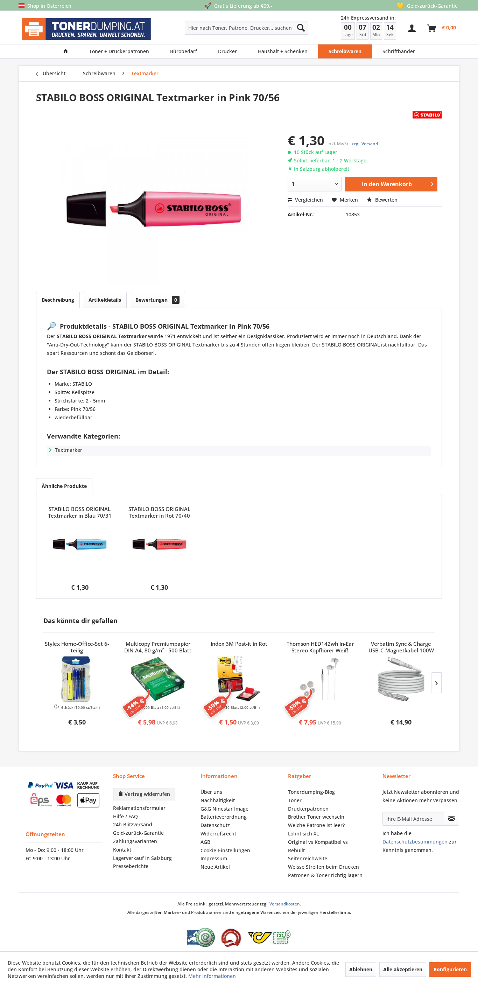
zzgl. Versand (365, 144)
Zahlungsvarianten (135, 841)
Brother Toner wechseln (316, 816)
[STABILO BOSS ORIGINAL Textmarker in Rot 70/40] (159, 544)
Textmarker (68, 450)
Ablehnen (360, 969)
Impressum (214, 858)
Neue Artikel (215, 866)
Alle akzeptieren (402, 969)
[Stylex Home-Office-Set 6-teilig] (77, 679)
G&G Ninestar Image (224, 808)
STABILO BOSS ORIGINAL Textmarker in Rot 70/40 (159, 512)
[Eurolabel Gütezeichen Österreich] (201, 937)
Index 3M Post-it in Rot (239, 643)
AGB (205, 842)
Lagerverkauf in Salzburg (142, 858)
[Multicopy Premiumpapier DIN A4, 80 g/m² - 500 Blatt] (158, 679)
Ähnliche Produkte (64, 486)
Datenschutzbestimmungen (415, 841)
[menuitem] (221, 28)
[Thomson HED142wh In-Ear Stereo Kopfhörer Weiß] (320, 679)
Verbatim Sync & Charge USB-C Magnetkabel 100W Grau (401, 647)
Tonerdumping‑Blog (311, 792)
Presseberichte (130, 866)
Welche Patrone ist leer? (316, 825)
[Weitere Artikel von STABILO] (427, 115)
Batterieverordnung (224, 816)
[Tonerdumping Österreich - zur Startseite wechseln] (86, 29)
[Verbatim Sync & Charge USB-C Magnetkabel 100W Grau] (401, 679)
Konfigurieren (450, 969)
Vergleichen (308, 199)
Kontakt (122, 849)
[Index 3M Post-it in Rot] (239, 679)
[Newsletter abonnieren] (451, 819)
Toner (295, 800)
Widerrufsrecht (218, 833)
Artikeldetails (105, 299)
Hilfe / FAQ (125, 816)
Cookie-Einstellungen (225, 850)
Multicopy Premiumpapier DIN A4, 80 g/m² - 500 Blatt (157, 647)
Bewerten (386, 199)
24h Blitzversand (132, 824)
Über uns (211, 792)
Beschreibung (58, 299)
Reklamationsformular (139, 808)
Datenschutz (215, 825)
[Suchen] (301, 28)
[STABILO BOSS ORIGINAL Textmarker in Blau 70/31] (79, 544)
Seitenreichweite (307, 858)
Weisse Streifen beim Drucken (323, 866)
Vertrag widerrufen (146, 794)
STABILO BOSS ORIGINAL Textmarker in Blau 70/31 (80, 512)
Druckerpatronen (308, 808)
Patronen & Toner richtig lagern (325, 875)
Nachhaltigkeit (218, 800)
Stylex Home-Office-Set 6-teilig (77, 647)
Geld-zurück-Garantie (138, 833)
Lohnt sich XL (303, 833)
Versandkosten (284, 904)
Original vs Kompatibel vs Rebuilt (318, 846)
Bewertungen (156, 299)
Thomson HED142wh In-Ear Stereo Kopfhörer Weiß (320, 647)
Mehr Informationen (212, 976)
